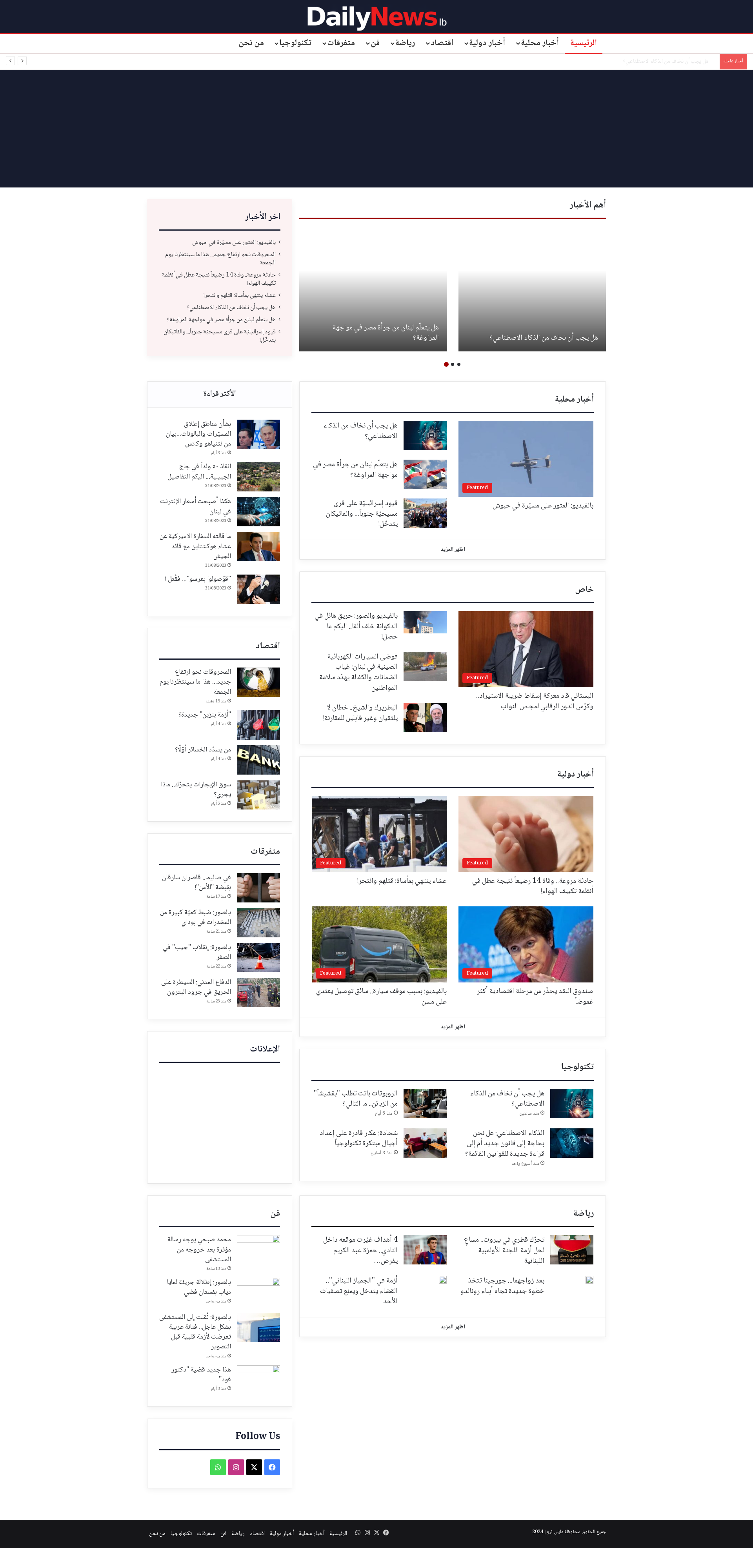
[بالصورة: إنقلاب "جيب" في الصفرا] (258, 957)
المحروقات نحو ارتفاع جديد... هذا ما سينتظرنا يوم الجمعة (220, 258)
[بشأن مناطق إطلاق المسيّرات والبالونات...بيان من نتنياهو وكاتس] (258, 434)
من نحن (251, 43)
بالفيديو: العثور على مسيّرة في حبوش (234, 242)
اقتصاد (442, 43)
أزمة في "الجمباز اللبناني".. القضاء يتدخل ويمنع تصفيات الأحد (359, 1291)
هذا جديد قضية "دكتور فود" (201, 1375)
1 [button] (458, 364)
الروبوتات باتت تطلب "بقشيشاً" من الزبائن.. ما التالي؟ (356, 1099)
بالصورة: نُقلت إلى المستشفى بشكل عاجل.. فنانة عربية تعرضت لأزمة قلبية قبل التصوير (195, 1332)
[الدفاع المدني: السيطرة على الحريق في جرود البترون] (258, 992)
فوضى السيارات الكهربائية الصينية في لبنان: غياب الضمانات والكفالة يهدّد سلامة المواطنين (358, 673)
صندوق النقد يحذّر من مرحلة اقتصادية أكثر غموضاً (535, 996)
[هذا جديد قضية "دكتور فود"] (258, 1380)
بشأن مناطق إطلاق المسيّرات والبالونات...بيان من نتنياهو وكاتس (198, 434)
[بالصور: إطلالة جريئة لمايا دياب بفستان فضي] (258, 1292)
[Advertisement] (376, 129)
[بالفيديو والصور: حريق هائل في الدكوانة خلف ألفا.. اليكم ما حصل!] (425, 622)
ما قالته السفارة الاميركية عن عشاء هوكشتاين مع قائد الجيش (195, 546)
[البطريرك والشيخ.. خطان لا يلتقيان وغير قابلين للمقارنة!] (425, 717)
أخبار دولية (487, 43)
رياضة (405, 43)
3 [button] (446, 364)
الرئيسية (583, 43)
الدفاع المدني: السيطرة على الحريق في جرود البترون (196, 987)
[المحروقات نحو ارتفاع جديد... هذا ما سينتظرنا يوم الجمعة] (258, 682)
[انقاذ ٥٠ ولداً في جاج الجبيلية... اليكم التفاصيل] (258, 476)
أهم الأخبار (588, 205)
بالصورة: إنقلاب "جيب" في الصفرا (197, 952)
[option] (532, 289)
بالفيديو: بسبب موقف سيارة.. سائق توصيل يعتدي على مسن (381, 996)
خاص (584, 590)
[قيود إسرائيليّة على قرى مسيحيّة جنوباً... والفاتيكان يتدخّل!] (425, 513)
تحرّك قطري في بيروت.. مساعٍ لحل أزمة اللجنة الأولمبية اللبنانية (504, 1250)
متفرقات (341, 43)
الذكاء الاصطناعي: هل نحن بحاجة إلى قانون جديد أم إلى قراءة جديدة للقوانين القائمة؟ (504, 1144)
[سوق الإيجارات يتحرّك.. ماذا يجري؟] (258, 794)
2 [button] (452, 364)
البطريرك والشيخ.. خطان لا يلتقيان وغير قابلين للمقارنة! (360, 713)
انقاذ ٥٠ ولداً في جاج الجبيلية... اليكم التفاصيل (199, 471)
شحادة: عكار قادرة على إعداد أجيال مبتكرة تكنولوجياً (359, 1138)
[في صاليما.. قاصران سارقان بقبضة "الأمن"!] (258, 887)
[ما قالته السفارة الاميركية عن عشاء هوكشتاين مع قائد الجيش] (258, 546)
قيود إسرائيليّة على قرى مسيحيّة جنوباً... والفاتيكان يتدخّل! (220, 336)
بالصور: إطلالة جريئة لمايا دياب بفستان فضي (199, 1287)
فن (375, 43)
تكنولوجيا (295, 43)
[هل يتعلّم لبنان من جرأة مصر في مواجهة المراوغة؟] (373, 289)
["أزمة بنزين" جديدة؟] (258, 725)
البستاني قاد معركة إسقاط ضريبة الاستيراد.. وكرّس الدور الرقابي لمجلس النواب (534, 701)
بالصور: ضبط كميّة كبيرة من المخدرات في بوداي (195, 917)
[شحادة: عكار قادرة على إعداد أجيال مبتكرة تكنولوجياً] (425, 1143)
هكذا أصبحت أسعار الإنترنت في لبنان (195, 506)
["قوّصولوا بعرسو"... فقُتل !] (258, 589)
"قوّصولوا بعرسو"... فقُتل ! (198, 579)
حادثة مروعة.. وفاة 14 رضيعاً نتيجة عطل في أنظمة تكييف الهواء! (219, 279)
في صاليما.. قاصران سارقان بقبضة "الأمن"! (196, 882)
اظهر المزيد (452, 550)
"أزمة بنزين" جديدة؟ (204, 715)
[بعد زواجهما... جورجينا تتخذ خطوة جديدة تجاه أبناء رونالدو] (589, 1280)
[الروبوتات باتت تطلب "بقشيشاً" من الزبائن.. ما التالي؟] (425, 1103)
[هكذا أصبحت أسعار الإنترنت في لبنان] (258, 511)
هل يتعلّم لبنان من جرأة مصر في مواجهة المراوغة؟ (663, 61)
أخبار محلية (540, 43)
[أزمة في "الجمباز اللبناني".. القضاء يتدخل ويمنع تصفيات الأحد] (443, 1280)
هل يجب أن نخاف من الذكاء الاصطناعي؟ (543, 338)
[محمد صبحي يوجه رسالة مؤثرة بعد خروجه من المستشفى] (258, 1249)
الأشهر (219, 394)
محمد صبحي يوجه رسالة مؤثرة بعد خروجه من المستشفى (199, 1249)
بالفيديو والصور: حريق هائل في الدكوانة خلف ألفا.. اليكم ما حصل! (356, 626)
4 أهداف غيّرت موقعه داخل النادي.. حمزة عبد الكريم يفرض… (360, 1250)
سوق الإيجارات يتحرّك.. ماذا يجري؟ (196, 789)
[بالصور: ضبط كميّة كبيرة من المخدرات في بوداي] (258, 922)
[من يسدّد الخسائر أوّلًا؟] (258, 760)
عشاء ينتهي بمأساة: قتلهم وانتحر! (240, 295)
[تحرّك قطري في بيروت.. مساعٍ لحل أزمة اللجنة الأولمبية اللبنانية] (571, 1249)
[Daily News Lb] (376, 18)
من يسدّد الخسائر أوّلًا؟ (203, 750)
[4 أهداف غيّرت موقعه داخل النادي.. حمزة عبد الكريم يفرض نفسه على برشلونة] (425, 1249)
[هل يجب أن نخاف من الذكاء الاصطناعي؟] (532, 289)
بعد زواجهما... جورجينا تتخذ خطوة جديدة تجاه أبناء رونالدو (502, 1286)
